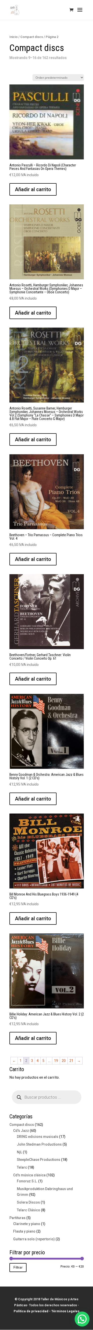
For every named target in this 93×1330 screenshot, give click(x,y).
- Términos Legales (64, 1311)
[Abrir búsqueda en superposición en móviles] (46, 1097)
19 (56, 1061)
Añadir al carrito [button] (33, 189)
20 (64, 1061)
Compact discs (31, 37)
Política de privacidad (31, 1311)
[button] (82, 1319)
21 (71, 1061)
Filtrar (18, 1267)
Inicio (13, 37)
